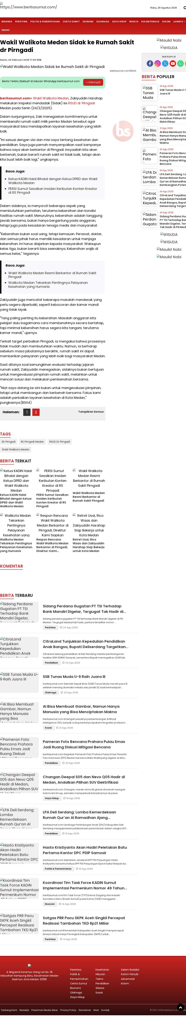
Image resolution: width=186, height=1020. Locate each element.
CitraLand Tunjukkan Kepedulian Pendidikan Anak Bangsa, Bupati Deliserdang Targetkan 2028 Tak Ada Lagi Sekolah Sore (84, 647)
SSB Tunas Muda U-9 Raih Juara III (74, 676)
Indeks (5, 30)
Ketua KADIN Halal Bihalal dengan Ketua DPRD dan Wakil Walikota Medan (52, 181)
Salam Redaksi (130, 969)
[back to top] (180, 1007)
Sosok (48, 727)
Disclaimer (85, 1010)
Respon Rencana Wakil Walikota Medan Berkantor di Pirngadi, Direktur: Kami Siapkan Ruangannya (52, 547)
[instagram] (157, 63)
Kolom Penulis (150, 21)
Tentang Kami (9, 1010)
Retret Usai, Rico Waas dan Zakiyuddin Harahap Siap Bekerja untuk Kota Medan (88, 545)
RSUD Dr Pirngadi (59, 442)
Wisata (133, 21)
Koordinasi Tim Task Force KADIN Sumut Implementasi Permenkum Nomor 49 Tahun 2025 (83, 888)
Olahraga (102, 21)
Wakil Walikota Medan (51, 98)
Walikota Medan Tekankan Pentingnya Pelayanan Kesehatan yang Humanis (48, 285)
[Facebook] (150, 63)
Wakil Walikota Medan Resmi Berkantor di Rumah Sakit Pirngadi (52, 275)
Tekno (99, 979)
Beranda (6, 21)
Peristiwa (21, 21)
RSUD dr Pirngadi (81, 103)
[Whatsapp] (180, 63)
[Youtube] (173, 63)
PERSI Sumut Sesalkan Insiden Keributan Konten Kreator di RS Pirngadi (52, 191)
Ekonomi (88, 21)
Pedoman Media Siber (44, 1010)
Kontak (105, 1010)
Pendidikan (51, 662)
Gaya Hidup (119, 21)
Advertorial (128, 979)
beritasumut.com (15, 98)
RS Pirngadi (8, 442)
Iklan (96, 1010)
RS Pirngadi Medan (32, 442)
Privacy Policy (68, 1010)
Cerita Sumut (71, 21)
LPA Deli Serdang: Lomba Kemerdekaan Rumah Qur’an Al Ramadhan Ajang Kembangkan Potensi (79, 818)
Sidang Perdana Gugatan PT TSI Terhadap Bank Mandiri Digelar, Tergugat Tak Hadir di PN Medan (83, 612)
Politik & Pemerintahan (45, 21)
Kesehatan (102, 969)
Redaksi (24, 1010)
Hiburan (100, 974)
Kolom (166, 21)
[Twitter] (165, 63)
